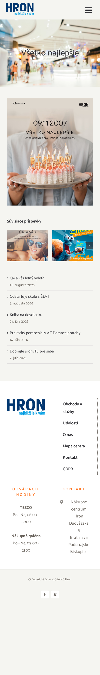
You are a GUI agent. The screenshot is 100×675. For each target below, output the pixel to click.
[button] (10, 245)
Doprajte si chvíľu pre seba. (32, 351)
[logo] (20, 4)
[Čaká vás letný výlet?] (27, 245)
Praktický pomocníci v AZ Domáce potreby (45, 333)
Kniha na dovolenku (26, 315)
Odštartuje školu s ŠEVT (72, 238)
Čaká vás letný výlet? (27, 238)
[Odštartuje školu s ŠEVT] (72, 245)
